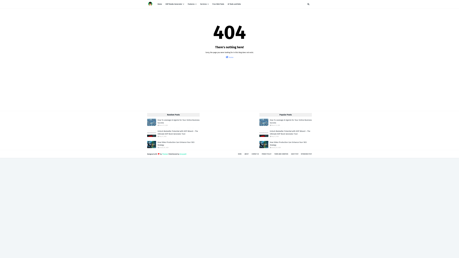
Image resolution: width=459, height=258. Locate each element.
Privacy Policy (266, 154)
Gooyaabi (183, 154)
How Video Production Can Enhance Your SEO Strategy (176, 143)
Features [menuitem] (191, 4)
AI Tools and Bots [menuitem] (234, 4)
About (247, 154)
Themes (165, 154)
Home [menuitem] (160, 4)
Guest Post (294, 154)
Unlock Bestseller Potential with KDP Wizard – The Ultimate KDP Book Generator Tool (178, 132)
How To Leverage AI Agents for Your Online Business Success (178, 121)
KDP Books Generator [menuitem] (174, 4)
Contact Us (255, 154)
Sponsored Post (306, 154)
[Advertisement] (229, 87)
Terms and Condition (281, 154)
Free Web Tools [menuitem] (218, 4)
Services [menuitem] (203, 4)
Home (230, 57)
